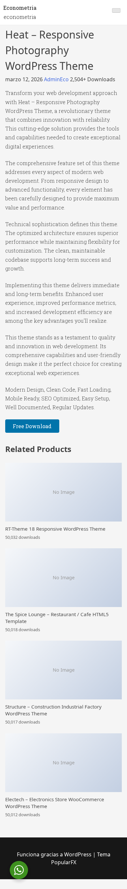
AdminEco (57, 79)
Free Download (32, 426)
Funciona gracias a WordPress (55, 854)
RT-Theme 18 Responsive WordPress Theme (55, 528)
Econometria (19, 7)
